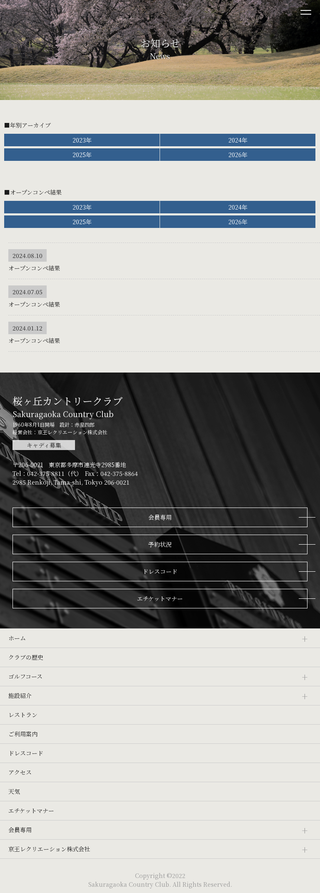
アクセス (20, 772)
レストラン (23, 714)
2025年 (82, 154)
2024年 (238, 140)
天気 (14, 791)
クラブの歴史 (25, 657)
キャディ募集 (44, 445)
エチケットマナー (31, 810)
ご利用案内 (23, 734)
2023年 (82, 140)
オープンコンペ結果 (34, 268)
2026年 (238, 154)
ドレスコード (25, 753)
